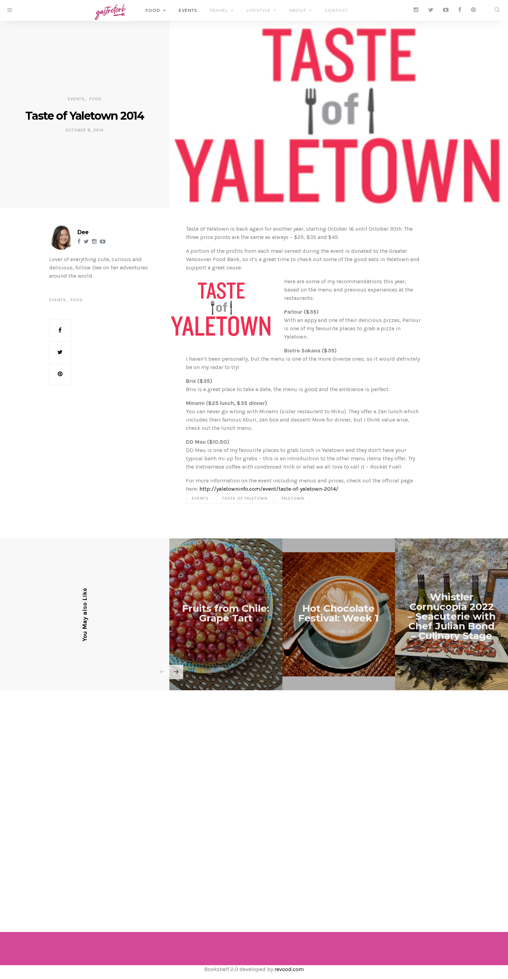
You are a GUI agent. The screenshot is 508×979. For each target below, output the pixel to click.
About (297, 10)
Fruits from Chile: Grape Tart (225, 613)
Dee (82, 232)
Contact (336, 10)
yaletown (292, 498)
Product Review (223, 592)
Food (152, 10)
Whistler (442, 580)
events (200, 498)
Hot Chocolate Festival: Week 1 (338, 613)
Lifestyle (258, 10)
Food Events (469, 574)
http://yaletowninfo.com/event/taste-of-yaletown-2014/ (268, 489)
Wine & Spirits (474, 580)
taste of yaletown (244, 498)
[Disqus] (254, 801)
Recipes (255, 592)
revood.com (289, 969)
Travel (218, 10)
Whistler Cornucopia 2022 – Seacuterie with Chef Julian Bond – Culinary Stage (452, 616)
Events (188, 10)
